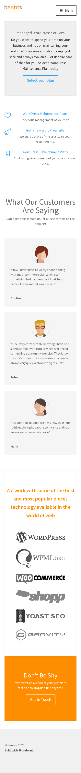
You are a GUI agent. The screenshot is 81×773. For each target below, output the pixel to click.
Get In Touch (40, 699)
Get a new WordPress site (45, 130)
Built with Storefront (19, 750)
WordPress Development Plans (45, 152)
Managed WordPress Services (40, 32)
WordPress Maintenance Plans (45, 113)
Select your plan (40, 80)
